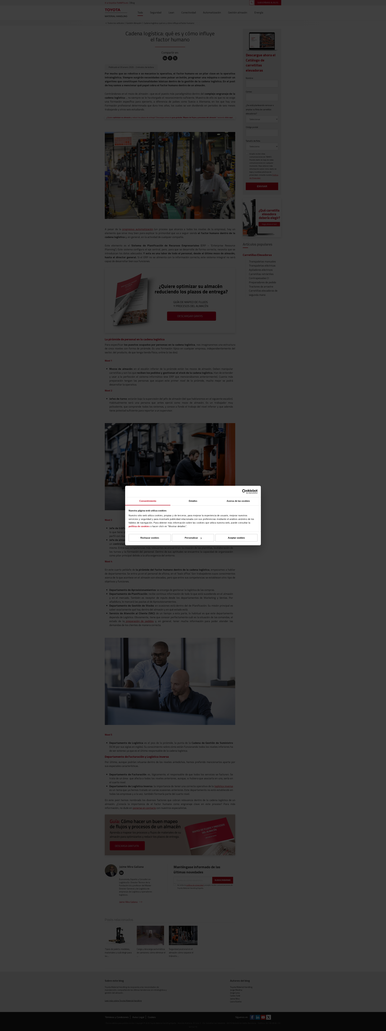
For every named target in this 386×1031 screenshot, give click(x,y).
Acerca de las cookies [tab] (238, 501)
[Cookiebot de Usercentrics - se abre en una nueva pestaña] (244, 491)
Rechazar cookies (149, 537)
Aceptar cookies (236, 537)
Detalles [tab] (193, 501)
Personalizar (191, 537)
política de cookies (139, 526)
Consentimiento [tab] (147, 501)
